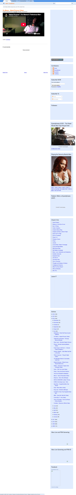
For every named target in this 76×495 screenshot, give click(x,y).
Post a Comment (26, 49)
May (55, 408)
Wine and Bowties (57, 268)
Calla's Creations (56, 228)
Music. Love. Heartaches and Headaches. (62, 252)
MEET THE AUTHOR (56, 190)
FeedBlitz (59, 86)
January (56, 416)
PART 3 (60, 187)
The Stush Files (56, 259)
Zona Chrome (37, 494)
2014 (54, 314)
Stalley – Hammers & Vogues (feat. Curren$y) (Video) (61, 366)
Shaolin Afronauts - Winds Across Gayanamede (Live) (61, 362)
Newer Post (5, 72)
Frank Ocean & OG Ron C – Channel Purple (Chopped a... (62, 348)
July (55, 331)
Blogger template (31, 494)
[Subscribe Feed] (54, 3)
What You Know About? (58, 267)
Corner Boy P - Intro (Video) (60, 397)
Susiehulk (56, 72)
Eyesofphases (57, 70)
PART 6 (53, 189)
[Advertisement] (14, 61)
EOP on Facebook (57, 235)
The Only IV (55, 257)
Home (7, 1)
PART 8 (70, 189)
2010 (54, 421)
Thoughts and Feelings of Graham (60, 263)
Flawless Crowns (56, 239)
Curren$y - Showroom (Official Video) (62, 403)
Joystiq (54, 242)
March (55, 412)
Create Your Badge (54, 487)
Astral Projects (56, 222)
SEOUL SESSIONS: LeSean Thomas (62, 380)
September (56, 326)
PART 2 (56, 187)
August (55, 329)
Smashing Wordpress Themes (21, 494)
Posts (54, 96)
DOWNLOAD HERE (55, 149)
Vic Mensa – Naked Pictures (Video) (13, 10)
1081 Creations (9, 3)
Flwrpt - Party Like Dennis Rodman (61, 371)
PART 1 (53, 187)
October (56, 324)
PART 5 (68, 187)
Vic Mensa (8, 39)
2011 (54, 419)
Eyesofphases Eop (54, 469)
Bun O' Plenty (56, 226)
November (56, 322)
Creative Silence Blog (57, 230)
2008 (54, 426)
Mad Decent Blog (56, 248)
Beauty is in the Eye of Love (59, 224)
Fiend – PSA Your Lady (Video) (60, 369)
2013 (54, 316)
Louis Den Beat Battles (58, 246)
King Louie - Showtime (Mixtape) (61, 389)
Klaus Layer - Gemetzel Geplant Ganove (62, 342)
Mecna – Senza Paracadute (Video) (61, 375)
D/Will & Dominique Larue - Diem (61, 382)
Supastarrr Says (56, 255)
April (55, 410)
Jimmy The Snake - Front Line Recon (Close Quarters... (62, 400)
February (56, 414)
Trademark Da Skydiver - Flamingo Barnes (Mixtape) (61, 339)
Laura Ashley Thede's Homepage (60, 244)
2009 (54, 423)
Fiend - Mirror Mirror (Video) (60, 387)
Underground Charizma (58, 265)
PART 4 (64, 187)
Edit (31, 1)
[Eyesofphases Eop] (55, 485)
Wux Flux (55, 270)
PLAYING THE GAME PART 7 (62, 189)
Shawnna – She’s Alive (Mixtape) (61, 377)
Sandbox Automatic (57, 254)
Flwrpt (54, 241)
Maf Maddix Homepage (58, 250)
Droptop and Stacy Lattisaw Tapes (60, 231)
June (55, 406)
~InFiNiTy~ (56, 74)
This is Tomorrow (56, 261)
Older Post (45, 72)
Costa (55, 68)
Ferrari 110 (55, 237)
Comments (55, 99)
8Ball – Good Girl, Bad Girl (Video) (61, 395)
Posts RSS (14, 1)
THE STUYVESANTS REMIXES (61, 373)
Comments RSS (23, 1)
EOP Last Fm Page (57, 233)
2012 (54, 318)
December (56, 320)
